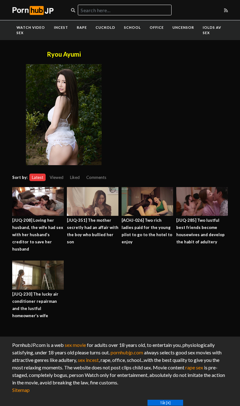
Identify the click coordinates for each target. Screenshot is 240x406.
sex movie (75, 345)
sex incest (88, 360)
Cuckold (105, 27)
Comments (96, 177)
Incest (61, 27)
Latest (37, 177)
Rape (82, 27)
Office (157, 27)
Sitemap (21, 390)
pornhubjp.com (127, 352)
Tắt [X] (165, 403)
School (132, 27)
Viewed (56, 177)
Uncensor (183, 27)
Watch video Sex (31, 30)
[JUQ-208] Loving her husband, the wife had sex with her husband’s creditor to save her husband (37, 234)
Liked (75, 177)
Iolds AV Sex (212, 30)
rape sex (194, 367)
